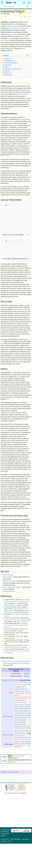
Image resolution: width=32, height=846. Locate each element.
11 (4, 510)
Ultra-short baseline (20, 722)
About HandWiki (15, 839)
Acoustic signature (19, 741)
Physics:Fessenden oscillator (12, 587)
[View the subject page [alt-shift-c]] (1, 17)
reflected (10, 28)
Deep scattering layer (20, 733)
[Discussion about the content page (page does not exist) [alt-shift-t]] (5, 17)
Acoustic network (19, 704)
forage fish (16, 309)
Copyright (3, 841)
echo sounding (23, 94)
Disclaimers (25, 839)
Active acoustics (19, 682)
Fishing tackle (15, 673)
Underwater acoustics (20, 724)
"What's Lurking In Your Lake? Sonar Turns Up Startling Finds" (17, 651)
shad (2, 343)
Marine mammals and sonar (22, 739)
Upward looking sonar (20, 702)
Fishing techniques (16, 676)
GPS (23, 48)
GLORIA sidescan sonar (21, 688)
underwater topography (13, 26)
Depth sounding (7, 577)
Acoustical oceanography (21, 710)
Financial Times (22, 663)
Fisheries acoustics (20, 735)
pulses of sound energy (21, 28)
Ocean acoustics (8, 716)
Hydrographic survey (20, 745)
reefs (9, 550)
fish (27, 36)
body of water (5, 40)
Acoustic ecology (8, 734)
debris (10, 38)
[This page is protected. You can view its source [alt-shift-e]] (21, 17)
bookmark (28, 12)
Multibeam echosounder (21, 689)
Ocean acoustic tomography (22, 713)
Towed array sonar (20, 700)
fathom (24, 90)
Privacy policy (5, 839)
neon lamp (4, 430)
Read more (11, 762)
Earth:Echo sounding (9, 581)
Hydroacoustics (25, 680)
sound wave (22, 119)
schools (22, 36)
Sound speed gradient (20, 719)
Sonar (11, 692)
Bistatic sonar (18, 684)
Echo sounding (27, 684)
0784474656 (10, 612)
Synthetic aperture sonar (21, 698)
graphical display (13, 34)
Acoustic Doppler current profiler (23, 706)
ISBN (5, 605)
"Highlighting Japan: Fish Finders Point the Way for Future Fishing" (16, 625)
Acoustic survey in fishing (21, 730)
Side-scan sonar (19, 693)
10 (21, 504)
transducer (11, 121)
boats (14, 24)
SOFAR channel (27, 717)
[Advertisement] (16, 811)
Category (3, 772)
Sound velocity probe (20, 720)
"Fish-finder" (16, 614)
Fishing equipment (13, 772)
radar (11, 48)
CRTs (9, 474)
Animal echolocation (20, 732)
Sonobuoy (17, 695)
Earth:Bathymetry (8, 575)
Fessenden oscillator (20, 686)
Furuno (18, 376)
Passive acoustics (19, 691)
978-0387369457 (24, 621)
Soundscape (18, 747)
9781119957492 (11, 605)
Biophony (17, 743)
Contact (10, 841)
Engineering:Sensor (9, 591)
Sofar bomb (18, 717)
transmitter (4, 119)
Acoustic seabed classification (23, 708)
